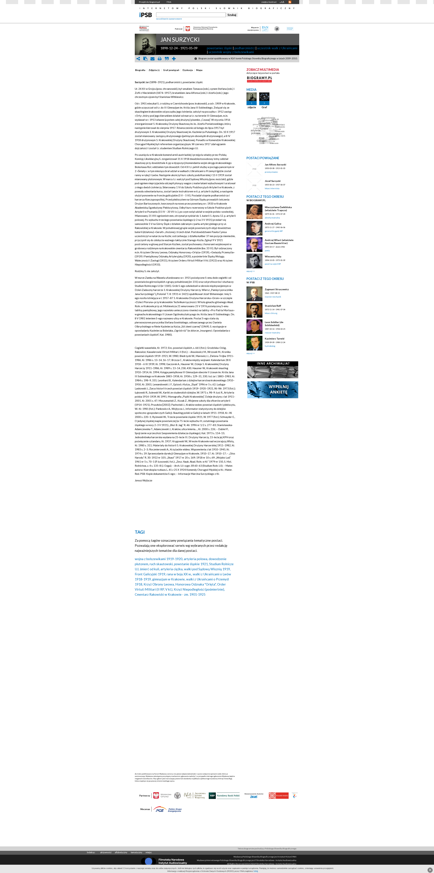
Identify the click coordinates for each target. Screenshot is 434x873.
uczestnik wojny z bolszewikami (231, 52)
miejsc (149, 852)
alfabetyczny (121, 852)
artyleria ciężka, (172, 569)
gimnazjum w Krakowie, (168, 579)
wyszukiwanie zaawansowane (169, 19)
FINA (169, 2)
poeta (267, 250)
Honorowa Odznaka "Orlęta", (195, 584)
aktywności (105, 852)
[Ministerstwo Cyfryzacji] (162, 795)
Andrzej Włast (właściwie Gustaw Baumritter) (279, 241)
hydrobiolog (270, 346)
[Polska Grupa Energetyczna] (167, 809)
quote (166, 59)
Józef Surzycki (273, 180)
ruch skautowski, (161, 564)
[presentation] (140, 70)
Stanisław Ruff (273, 305)
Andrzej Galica (273, 223)
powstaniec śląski (219, 48)
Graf (264, 107)
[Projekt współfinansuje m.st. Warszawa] (295, 795)
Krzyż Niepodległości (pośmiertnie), (199, 589)
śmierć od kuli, (150, 569)
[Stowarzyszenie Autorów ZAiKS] (254, 795)
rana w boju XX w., (179, 574)
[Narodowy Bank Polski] (224, 795)
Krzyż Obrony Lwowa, (159, 584)
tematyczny (136, 852)
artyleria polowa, (196, 559)
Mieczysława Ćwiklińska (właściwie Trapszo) (278, 209)
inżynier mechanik (273, 297)
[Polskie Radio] (279, 795)
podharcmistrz (244, 48)
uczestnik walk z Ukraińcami (277, 48)
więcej (249, 271)
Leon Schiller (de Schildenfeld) (274, 324)
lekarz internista (272, 188)
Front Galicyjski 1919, (150, 574)
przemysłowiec (271, 172)
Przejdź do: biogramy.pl (149, 2)
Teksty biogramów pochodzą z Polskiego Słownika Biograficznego (267, 848)
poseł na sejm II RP (273, 264)
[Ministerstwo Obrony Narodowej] (177, 795)
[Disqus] (185, 642)
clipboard (145, 59)
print (159, 59)
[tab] (141, 70)
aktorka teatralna (272, 218)
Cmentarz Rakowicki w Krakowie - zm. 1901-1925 (170, 594)
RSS (290, 2)
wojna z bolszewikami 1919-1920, (159, 559)
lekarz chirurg (271, 313)
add (174, 59)
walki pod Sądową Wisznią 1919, (207, 569)
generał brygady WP (274, 231)
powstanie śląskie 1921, (191, 564)
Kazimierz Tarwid (274, 338)
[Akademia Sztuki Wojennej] (195, 795)
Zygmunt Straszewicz (277, 289)
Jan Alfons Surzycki (275, 164)
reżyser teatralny (272, 333)
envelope (152, 59)
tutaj (256, 871)
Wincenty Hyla (273, 256)
